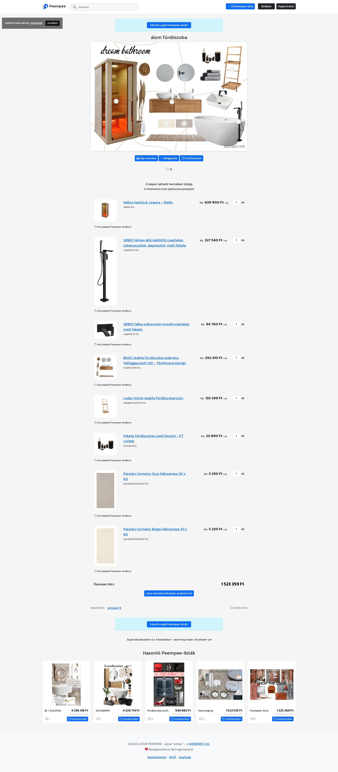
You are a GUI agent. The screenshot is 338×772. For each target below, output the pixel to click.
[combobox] (104, 7)
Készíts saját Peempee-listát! (169, 25)
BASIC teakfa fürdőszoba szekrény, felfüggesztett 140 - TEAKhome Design (154, 360)
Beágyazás (170, 158)
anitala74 (114, 607)
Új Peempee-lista (241, 6)
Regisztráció (286, 6)
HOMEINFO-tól (199, 743)
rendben (52, 23)
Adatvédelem (157, 757)
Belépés (266, 6)
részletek (36, 23)
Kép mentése (147, 158)
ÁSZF (172, 757)
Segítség (185, 757)
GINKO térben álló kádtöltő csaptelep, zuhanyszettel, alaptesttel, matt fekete (154, 242)
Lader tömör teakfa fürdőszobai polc (153, 398)
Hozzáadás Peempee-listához (114, 227)
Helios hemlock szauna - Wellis (148, 202)
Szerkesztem (192, 158)
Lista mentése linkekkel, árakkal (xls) (169, 593)
